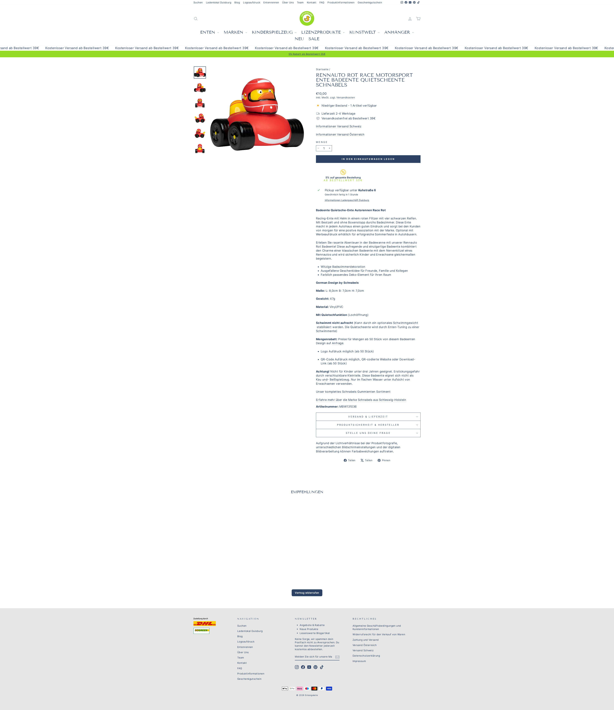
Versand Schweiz (363, 650)
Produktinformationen (340, 2)
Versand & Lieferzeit (368, 416)
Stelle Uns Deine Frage (368, 433)
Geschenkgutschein (370, 2)
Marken (234, 32)
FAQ (321, 2)
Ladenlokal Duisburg (218, 2)
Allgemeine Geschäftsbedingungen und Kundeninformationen (377, 627)
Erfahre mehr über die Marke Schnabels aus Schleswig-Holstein (361, 399)
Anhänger (397, 32)
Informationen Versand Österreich (340, 134)
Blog (237, 2)
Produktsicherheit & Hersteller (368, 424)
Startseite (322, 69)
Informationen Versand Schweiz (338, 126)
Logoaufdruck (251, 2)
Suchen (198, 2)
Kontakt (311, 2)
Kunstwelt (363, 32)
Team (300, 2)
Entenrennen (271, 2)
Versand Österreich (365, 645)
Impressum (359, 661)
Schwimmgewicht (405, 323)
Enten (208, 32)
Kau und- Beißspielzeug (332, 379)
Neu (299, 38)
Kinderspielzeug (273, 32)
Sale (314, 38)
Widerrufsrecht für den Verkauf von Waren (379, 634)
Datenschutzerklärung (366, 655)
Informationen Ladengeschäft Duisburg (347, 200)
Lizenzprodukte (321, 32)
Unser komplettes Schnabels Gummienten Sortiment (353, 391)
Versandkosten (345, 97)
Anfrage (337, 343)
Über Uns (288, 2)
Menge (322, 142)
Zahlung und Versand (366, 639)
